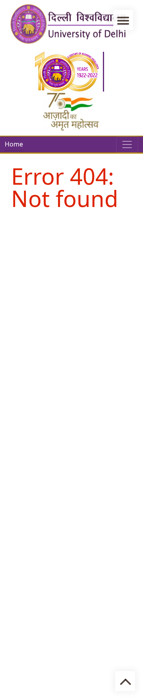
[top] (125, 681)
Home (14, 144)
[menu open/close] (123, 20)
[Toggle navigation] (127, 144)
